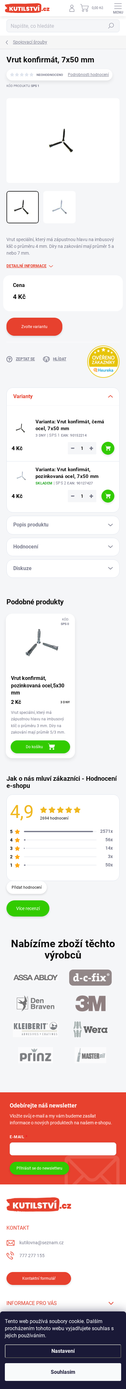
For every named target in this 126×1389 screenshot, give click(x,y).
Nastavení (63, 1351)
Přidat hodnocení (27, 887)
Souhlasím (63, 1372)
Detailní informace (26, 266)
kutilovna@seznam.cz (41, 1242)
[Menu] (118, 8)
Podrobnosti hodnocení (88, 74)
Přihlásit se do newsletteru (39, 1168)
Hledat (111, 26)
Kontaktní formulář (39, 1278)
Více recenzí (28, 908)
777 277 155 (32, 1255)
